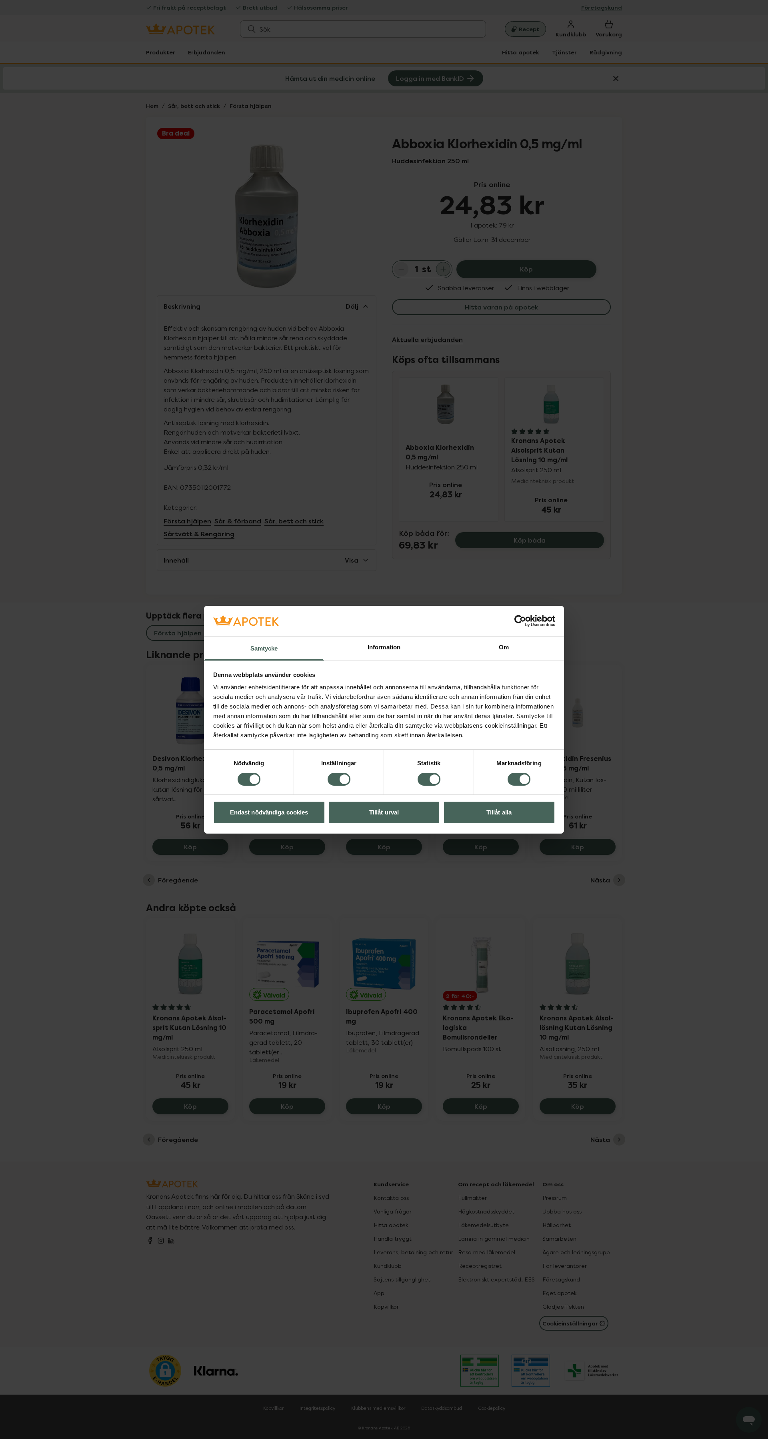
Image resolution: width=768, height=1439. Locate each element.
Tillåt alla (499, 812)
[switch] (339, 779)
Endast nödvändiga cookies (269, 812)
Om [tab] (504, 647)
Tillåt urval (384, 812)
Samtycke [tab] (264, 648)
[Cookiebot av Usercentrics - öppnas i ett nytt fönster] (520, 621)
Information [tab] (384, 647)
